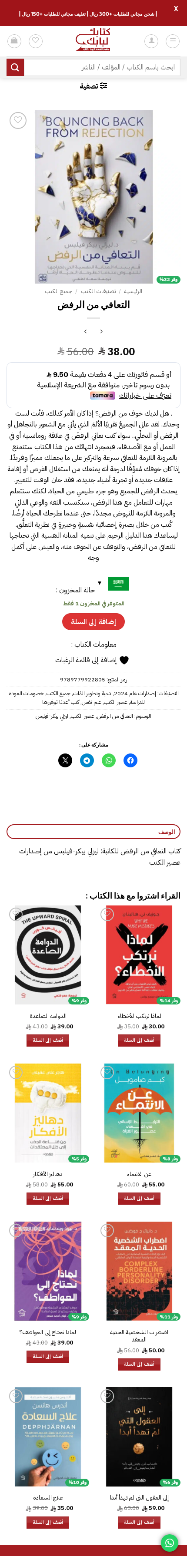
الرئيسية (133, 291)
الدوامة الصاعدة (48, 1016)
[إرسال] (15, 67)
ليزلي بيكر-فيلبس (52, 716)
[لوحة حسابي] (151, 41)
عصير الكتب (115, 702)
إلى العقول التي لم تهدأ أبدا (139, 1498)
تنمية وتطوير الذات (92, 693)
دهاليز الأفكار (48, 1174)
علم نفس (91, 702)
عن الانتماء (139, 1174)
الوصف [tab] (166, 831)
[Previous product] (85, 332)
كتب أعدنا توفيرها (60, 702)
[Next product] (101, 332)
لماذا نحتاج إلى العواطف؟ (48, 1332)
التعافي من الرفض (115, 716)
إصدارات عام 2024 (135, 693)
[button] (173, 41)
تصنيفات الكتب (98, 291)
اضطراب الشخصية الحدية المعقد (139, 1336)
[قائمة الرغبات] (36, 41)
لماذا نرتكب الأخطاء (139, 1016)
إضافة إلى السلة (93, 622)
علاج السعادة (48, 1498)
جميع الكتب (58, 291)
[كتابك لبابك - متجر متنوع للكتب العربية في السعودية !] (93, 41)
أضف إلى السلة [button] (139, 1040)
